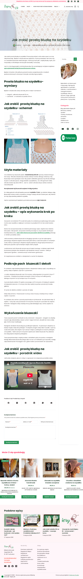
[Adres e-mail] (51, 403)
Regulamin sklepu (26, 551)
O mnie (23, 6)
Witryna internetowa (47, 422)
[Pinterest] (71, 1)
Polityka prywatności (27, 559)
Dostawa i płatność (27, 549)
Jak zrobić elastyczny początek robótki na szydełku (33, 233)
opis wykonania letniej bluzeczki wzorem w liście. (20, 68)
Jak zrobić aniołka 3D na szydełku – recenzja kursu (51, 531)
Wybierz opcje (49, 497)
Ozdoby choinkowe (66, 114)
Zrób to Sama (66, 45)
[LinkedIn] (34, 403)
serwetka (63, 116)
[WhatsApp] (43, 403)
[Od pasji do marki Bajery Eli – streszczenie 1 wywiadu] (70, 520)
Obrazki (45, 488)
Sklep (28, 6)
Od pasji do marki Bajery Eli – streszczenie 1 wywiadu (70, 531)
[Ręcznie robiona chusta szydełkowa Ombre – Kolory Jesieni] (9, 468)
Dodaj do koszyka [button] (7, 497)
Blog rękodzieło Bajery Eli (40, 45)
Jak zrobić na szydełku (54, 45)
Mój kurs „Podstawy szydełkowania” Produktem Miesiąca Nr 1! (31, 531)
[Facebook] (75, 1)
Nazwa (7, 422)
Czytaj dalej (71, 99)
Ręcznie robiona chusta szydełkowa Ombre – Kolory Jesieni (9, 483)
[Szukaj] (78, 6)
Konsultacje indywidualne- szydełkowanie (41, 567)
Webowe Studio (74, 575)
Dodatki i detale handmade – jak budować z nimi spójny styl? (11, 532)
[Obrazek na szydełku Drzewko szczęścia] (52, 468)
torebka (63, 118)
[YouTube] (68, 1)
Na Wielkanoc (41, 555)
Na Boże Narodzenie (43, 551)
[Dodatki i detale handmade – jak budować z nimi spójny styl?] (12, 520)
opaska (63, 112)
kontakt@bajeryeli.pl (10, 558)
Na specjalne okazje (43, 553)
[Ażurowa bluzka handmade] (30, 468)
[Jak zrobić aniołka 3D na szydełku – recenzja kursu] (51, 520)
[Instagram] (78, 1)
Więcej (56, 6)
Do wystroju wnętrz (43, 549)
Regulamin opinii (25, 557)
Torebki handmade (43, 561)
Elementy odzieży (66, 110)
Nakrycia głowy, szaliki (73, 488)
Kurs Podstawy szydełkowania (42, 6)
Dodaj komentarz (11, 427)
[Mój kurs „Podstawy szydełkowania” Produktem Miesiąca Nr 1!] (31, 520)
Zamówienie (24, 563)
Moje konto (24, 561)
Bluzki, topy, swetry (27, 488)
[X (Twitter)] (17, 403)
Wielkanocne (64, 120)
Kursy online (40, 563)
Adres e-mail (27, 422)
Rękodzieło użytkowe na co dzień (73, 490)
